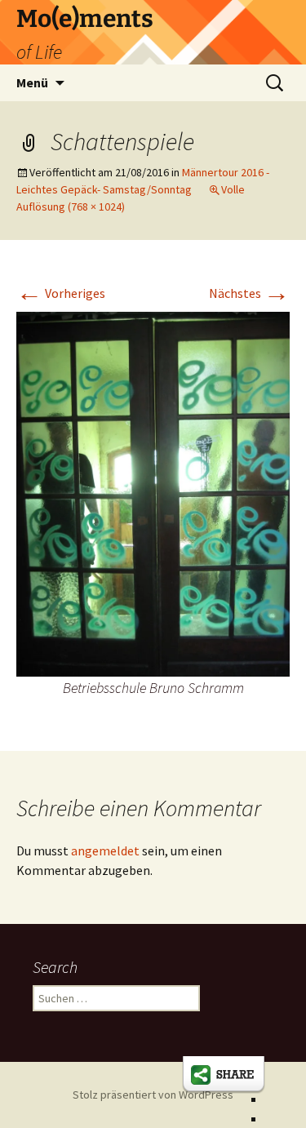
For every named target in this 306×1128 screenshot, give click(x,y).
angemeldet (105, 850)
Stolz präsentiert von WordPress (153, 1094)
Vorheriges (60, 293)
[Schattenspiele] (153, 492)
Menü (32, 82)
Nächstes (249, 293)
